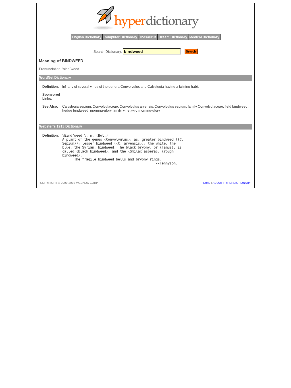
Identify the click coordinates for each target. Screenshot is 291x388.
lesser (88, 143)
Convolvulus (130, 87)
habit (195, 87)
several (83, 87)
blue (66, 147)
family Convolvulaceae (205, 107)
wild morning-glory (145, 110)
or (156, 147)
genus (97, 139)
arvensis (132, 143)
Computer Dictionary (120, 37)
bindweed (166, 139)
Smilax (136, 151)
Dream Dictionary (173, 37)
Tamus (167, 147)
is (180, 147)
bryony (144, 147)
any (70, 87)
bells (121, 159)
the (105, 87)
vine (126, 110)
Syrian (88, 147)
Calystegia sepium (76, 107)
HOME (206, 182)
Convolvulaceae (105, 107)
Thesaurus (148, 37)
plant (71, 139)
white (161, 143)
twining (184, 87)
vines (94, 87)
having (170, 87)
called (68, 151)
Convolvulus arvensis (136, 107)
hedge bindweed (75, 110)
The (121, 147)
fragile (89, 159)
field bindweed (236, 107)
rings (155, 159)
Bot (101, 135)
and (144, 87)
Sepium (68, 143)
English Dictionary (86, 37)
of (75, 87)
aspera (150, 151)
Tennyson (168, 163)
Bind (68, 135)
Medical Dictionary (204, 37)
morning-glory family (105, 110)
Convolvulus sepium (170, 107)
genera (114, 87)
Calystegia (155, 87)
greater (149, 139)
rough (169, 151)
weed (78, 135)
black (131, 147)
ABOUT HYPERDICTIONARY (232, 182)
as (136, 139)
